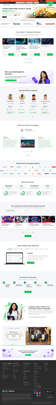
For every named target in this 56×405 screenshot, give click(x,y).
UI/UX (3, 372)
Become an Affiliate (37, 385)
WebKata (24, 374)
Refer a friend (36, 383)
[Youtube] (40, 395)
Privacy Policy (40, 403)
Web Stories (36, 379)
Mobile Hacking (15, 369)
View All (28, 155)
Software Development (6, 368)
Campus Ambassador (26, 384)
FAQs (45, 366)
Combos (24, 368)
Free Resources (36, 376)
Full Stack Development (6, 365)
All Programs (4, 378)
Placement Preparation (37, 366)
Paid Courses (25, 365)
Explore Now (28, 354)
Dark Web (14, 376)
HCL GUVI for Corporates (38, 368)
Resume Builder (37, 386)
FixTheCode (25, 378)
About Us (45, 370)
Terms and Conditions (34, 403)
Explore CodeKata (31, 262)
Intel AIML (4, 370)
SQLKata (24, 376)
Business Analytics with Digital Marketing (6, 376)
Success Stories (36, 372)
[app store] (50, 391)
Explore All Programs (28, 62)
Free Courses (25, 366)
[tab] (10, 210)
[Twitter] (35, 395)
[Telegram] (37, 395)
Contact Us (46, 368)
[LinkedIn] (40, 393)
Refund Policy (46, 365)
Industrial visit (25, 385)
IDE (23, 379)
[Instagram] (37, 393)
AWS (13, 373)
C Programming (15, 371)
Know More (11, 54)
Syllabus (5, 54)
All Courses (15, 378)
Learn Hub (35, 374)
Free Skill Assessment (11, 80)
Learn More (28, 292)
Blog (34, 378)
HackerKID (35, 365)
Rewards (35, 381)
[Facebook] (35, 393)
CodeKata (25, 372)
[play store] (50, 394)
